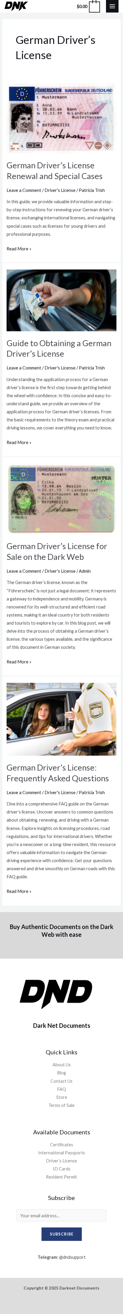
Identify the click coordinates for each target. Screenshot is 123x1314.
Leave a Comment (24, 190)
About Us (62, 1064)
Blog (61, 1072)
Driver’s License (61, 1160)
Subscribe (61, 1234)
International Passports (61, 1152)
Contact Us (61, 1081)
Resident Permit (61, 1176)
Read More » (19, 248)
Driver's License (60, 190)
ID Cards (61, 1168)
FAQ (61, 1089)
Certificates (61, 1144)
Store (61, 1097)
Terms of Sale (61, 1105)
